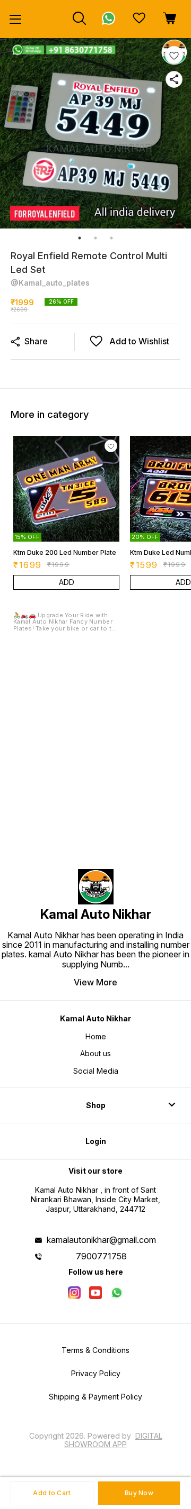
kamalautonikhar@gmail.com (101, 1240)
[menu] (15, 19)
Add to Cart (52, 1493)
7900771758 (101, 1256)
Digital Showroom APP (113, 1440)
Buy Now (139, 1493)
